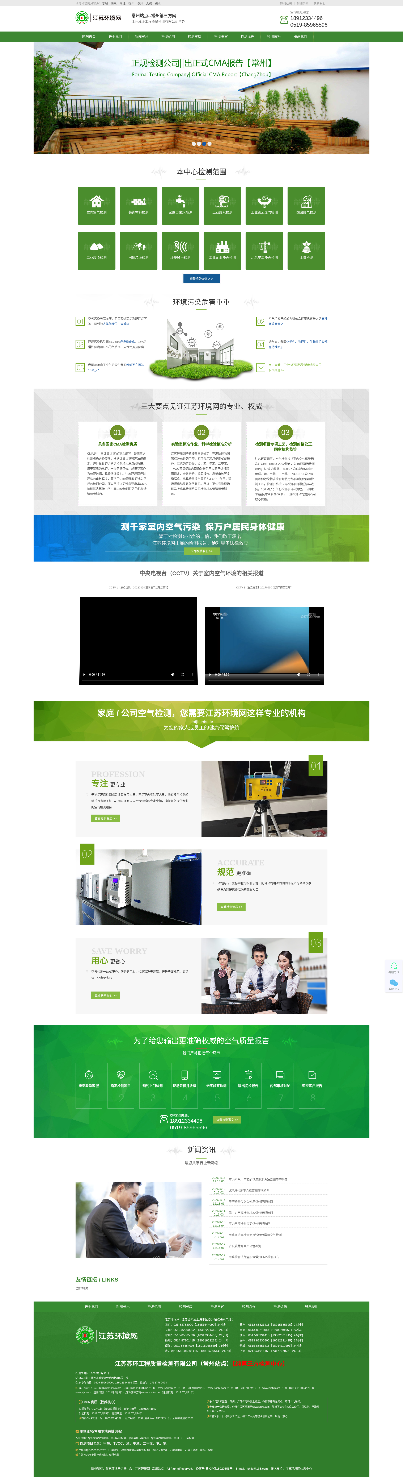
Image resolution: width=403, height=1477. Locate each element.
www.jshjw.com (261, 1406)
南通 (123, 3)
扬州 (131, 3)
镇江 (158, 3)
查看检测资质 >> (105, 818)
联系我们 (319, 3)
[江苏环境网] (98, 22)
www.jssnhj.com (217, 1388)
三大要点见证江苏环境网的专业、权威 (201, 406)
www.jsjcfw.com (271, 1388)
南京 (114, 3)
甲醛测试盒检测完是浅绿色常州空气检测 (255, 1235)
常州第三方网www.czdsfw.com (143, 1392)
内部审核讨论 (280, 1086)
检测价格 (274, 36)
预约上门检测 (153, 1086)
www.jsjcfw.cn (83, 1392)
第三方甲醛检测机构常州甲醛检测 (251, 1213)
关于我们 (115, 36)
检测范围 (286, 3)
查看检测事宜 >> (227, 1119)
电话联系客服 (89, 1086)
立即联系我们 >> (202, 551)
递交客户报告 (312, 1086)
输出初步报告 (248, 1086)
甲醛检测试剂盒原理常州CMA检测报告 (254, 1257)
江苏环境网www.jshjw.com (106, 1388)
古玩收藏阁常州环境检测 (245, 1246)
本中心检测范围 (201, 172)
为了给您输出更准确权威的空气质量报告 (201, 1041)
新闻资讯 (141, 36)
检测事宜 (303, 3)
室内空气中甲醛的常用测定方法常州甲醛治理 (258, 1179)
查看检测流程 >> (231, 907)
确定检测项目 (121, 1086)
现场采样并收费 (184, 1086)
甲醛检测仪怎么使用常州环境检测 (251, 1201)
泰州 (140, 3)
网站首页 (89, 36)
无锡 (149, 3)
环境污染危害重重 (201, 302)
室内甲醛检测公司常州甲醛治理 (249, 1223)
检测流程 (247, 36)
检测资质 (194, 36)
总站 (105, 3)
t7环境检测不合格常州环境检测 (249, 1190)
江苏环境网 (82, 1288)
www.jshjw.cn (165, 1388)
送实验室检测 (216, 1086)
